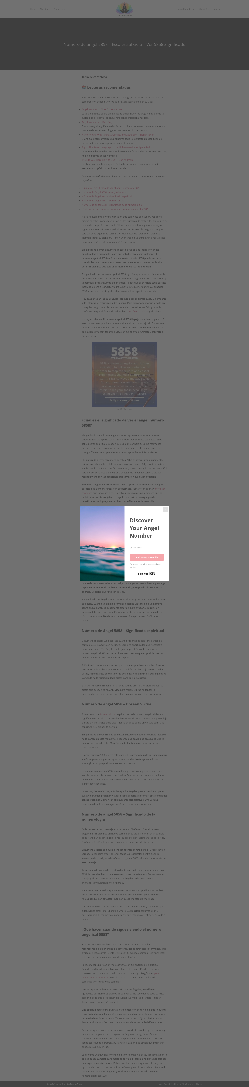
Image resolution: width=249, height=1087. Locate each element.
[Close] (165, 509)
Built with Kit (146, 573)
